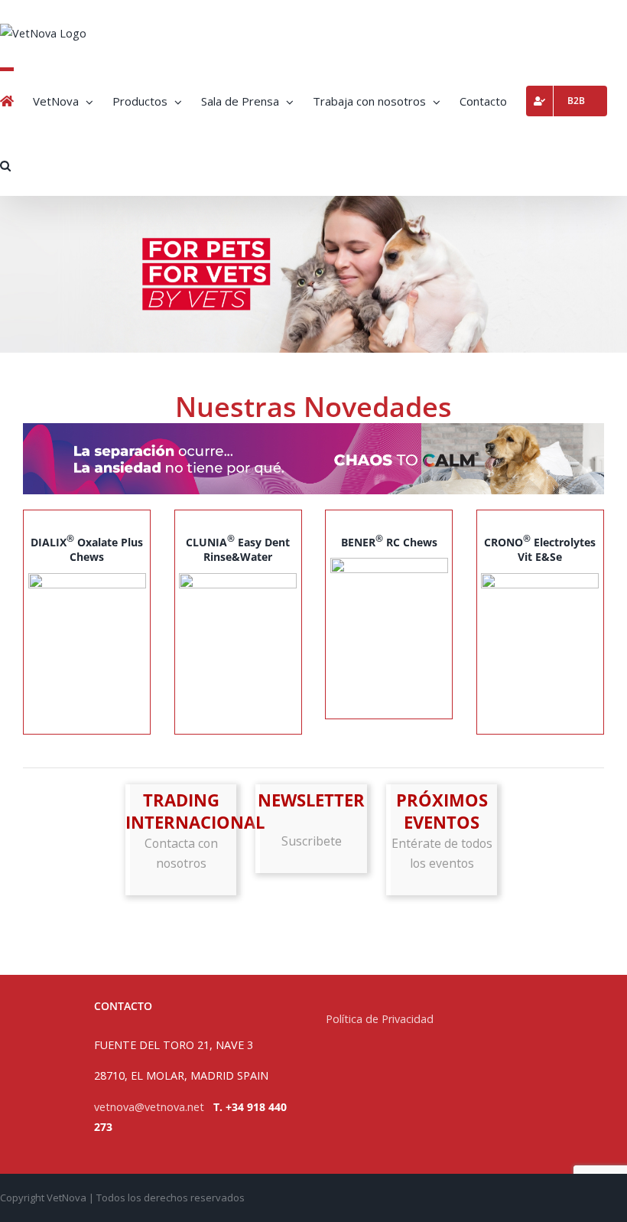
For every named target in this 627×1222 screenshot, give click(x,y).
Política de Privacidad (381, 1019)
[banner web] (313, 428)
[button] (5, 164)
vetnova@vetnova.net (149, 1107)
